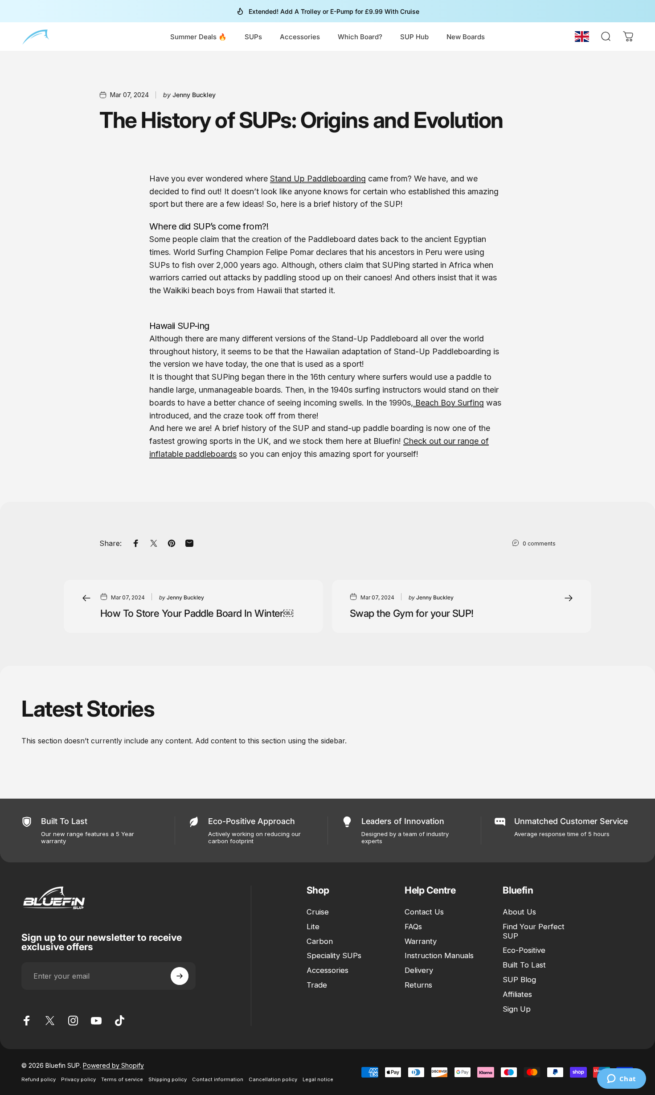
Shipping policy (167, 1079)
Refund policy (38, 1079)
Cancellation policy (273, 1079)
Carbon (320, 941)
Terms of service (122, 1079)
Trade (317, 984)
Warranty (421, 941)
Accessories (327, 970)
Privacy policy (78, 1079)
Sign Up (517, 1009)
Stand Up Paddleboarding (318, 178)
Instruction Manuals (439, 955)
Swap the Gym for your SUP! (412, 613)
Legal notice (318, 1079)
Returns (418, 984)
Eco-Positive (524, 950)
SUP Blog (519, 979)
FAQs (413, 926)
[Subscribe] (179, 976)
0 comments (539, 543)
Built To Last (524, 964)
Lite (313, 926)
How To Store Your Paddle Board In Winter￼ (196, 613)
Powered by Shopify (113, 1065)
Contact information (217, 1079)
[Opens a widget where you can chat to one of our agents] (621, 1079)
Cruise (318, 911)
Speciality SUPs (334, 955)
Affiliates (517, 994)
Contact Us (424, 911)
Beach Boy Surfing (448, 402)
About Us (519, 911)
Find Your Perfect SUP (534, 931)
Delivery (419, 970)
